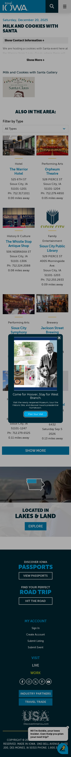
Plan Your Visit (35, 414)
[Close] (59, 338)
